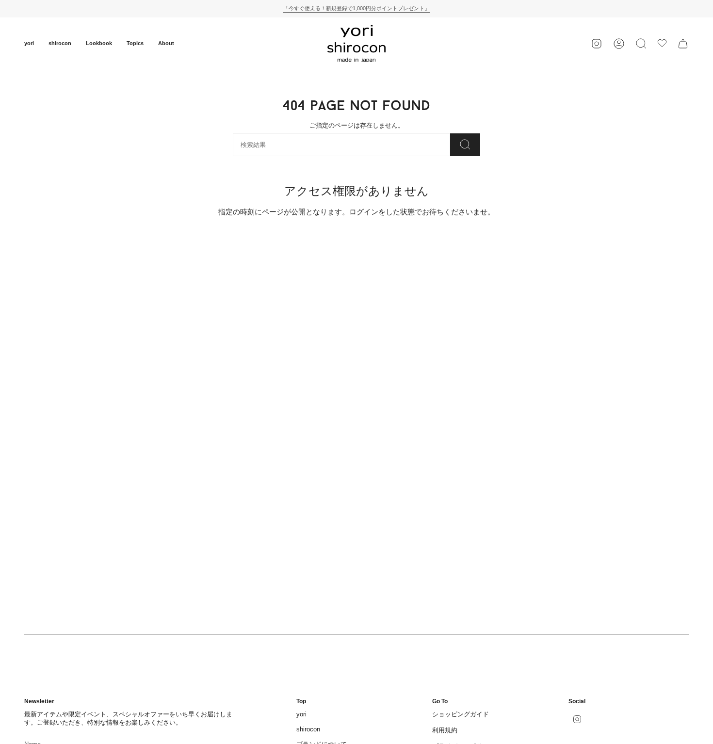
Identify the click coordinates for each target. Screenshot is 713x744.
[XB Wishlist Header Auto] (662, 43)
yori (301, 714)
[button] (29, 43)
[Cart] (683, 43)
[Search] (465, 144)
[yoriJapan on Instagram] (596, 43)
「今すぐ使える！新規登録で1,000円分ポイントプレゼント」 (356, 8)
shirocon (308, 729)
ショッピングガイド (460, 714)
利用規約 (444, 730)
